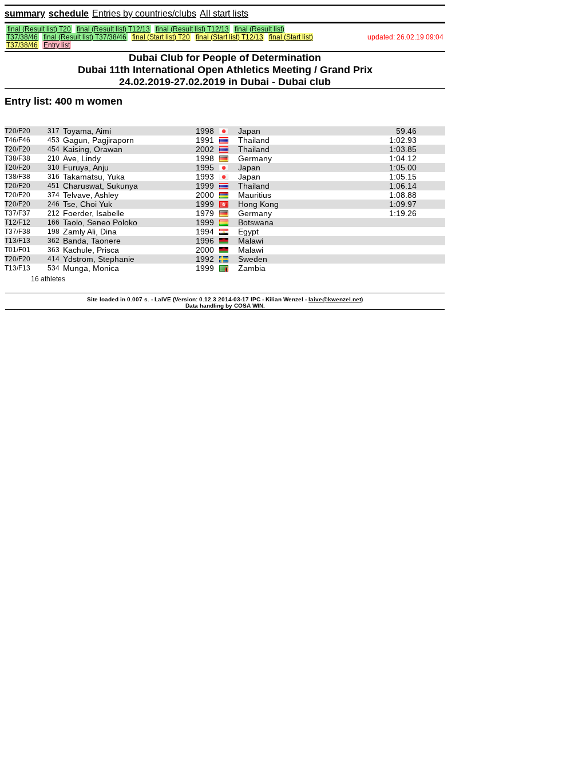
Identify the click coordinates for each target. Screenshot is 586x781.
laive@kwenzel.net (334, 299)
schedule (69, 13)
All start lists (224, 13)
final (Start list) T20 (161, 37)
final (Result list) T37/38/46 (84, 37)
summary (25, 13)
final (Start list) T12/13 (229, 37)
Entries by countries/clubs (144, 13)
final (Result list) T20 (39, 29)
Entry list (56, 45)
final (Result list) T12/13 (113, 29)
